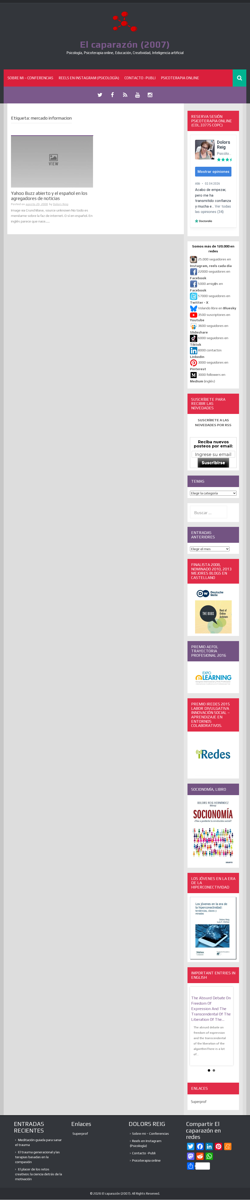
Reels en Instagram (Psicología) (89, 78)
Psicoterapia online (180, 78)
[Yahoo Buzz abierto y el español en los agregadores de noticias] (52, 161)
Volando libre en (217, 308)
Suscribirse (213, 462)
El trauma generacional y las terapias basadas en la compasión (37, 1157)
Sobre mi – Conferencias (30, 78)
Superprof (199, 1102)
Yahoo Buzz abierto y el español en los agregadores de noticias (49, 195)
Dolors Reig (60, 204)
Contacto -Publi (140, 78)
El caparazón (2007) (125, 44)
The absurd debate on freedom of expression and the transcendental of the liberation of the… (211, 1009)
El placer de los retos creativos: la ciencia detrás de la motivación (38, 1174)
